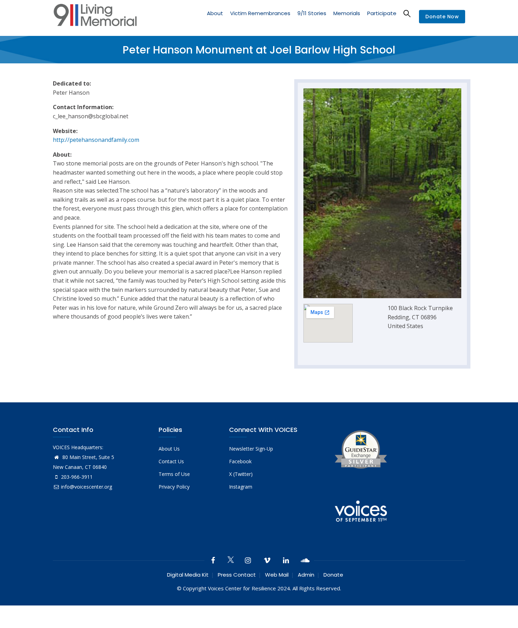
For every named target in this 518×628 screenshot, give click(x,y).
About (215, 13)
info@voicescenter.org (86, 486)
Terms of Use (174, 474)
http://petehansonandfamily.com (96, 140)
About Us (169, 448)
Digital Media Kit (188, 574)
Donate (333, 574)
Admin (306, 574)
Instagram (240, 486)
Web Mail (277, 574)
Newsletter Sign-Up (251, 448)
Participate (381, 13)
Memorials (346, 13)
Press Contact (237, 574)
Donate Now (442, 16)
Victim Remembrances (260, 13)
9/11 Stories (311, 13)
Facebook (240, 461)
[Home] (95, 16)
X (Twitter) (241, 474)
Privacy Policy (174, 486)
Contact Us (171, 461)
